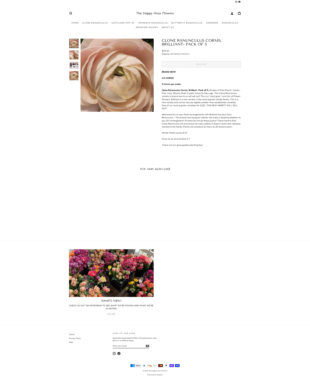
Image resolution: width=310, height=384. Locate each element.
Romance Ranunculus (153, 23)
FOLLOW (111, 314)
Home (75, 23)
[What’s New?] (111, 273)
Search (72, 334)
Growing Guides (147, 27)
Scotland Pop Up (123, 23)
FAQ (71, 342)
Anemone (212, 23)
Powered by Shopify (155, 375)
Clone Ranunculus (95, 23)
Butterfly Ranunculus (187, 23)
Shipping (165, 54)
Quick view (89, 215)
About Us (168, 27)
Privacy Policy (75, 338)
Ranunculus (230, 23)
